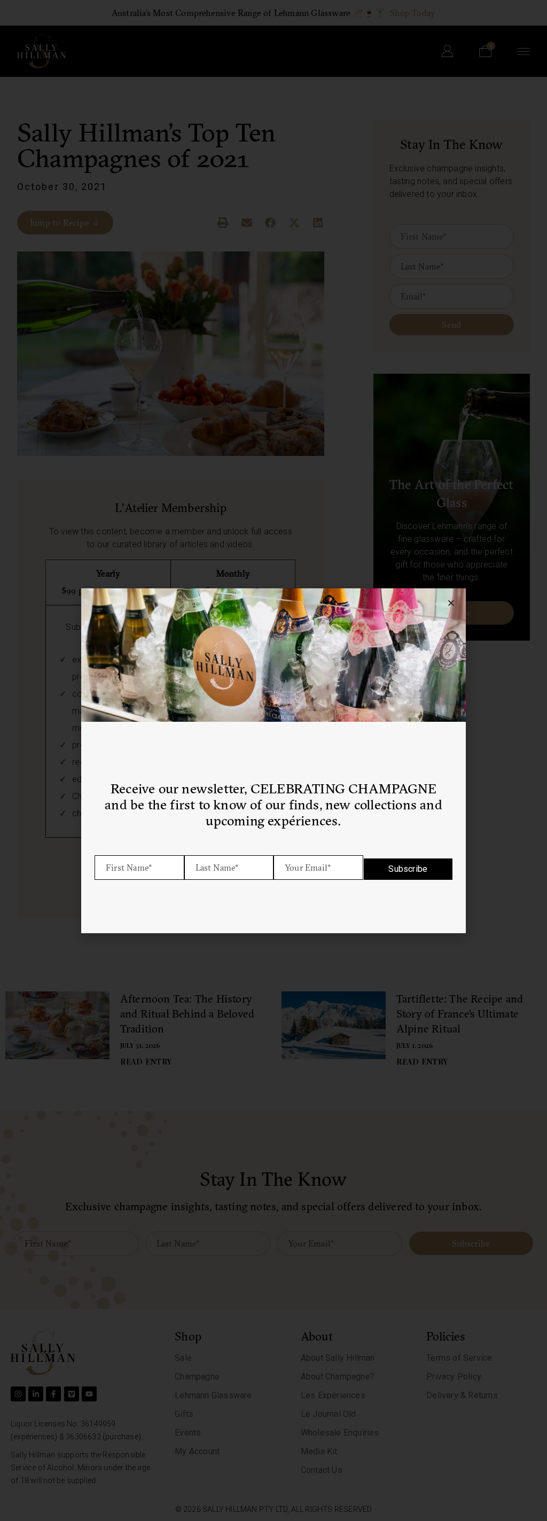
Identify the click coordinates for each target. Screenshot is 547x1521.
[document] (273, 760)
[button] (451, 603)
